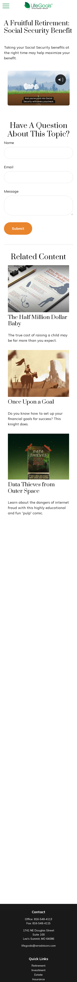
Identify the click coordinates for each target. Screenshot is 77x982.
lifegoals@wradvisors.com (39, 945)
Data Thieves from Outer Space (31, 488)
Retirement (38, 965)
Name (9, 142)
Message (11, 191)
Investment (38, 970)
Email (8, 167)
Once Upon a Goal (31, 402)
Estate (38, 974)
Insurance (38, 979)
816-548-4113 (43, 919)
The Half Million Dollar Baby (37, 320)
